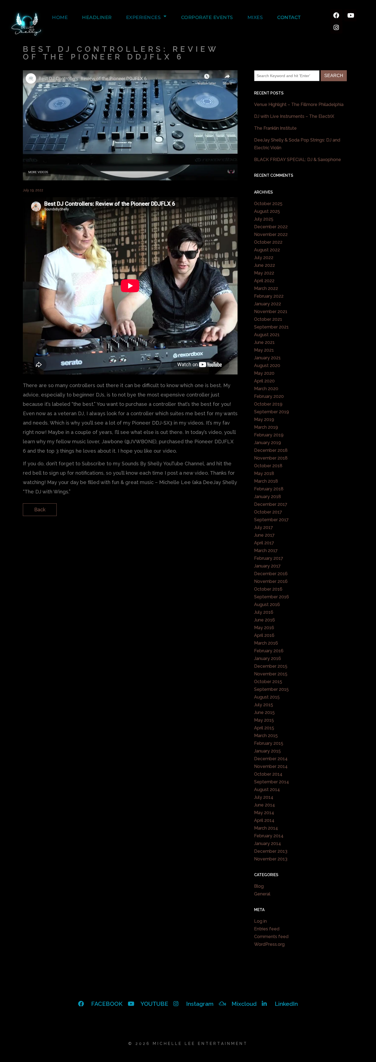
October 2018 (268, 465)
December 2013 (270, 851)
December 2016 (271, 573)
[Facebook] (336, 15)
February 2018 (269, 488)
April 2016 (264, 635)
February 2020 (269, 396)
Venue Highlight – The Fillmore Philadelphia (299, 104)
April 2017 (264, 542)
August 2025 (267, 211)
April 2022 (264, 280)
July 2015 (263, 704)
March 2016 (266, 643)
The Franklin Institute (275, 128)
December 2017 (270, 504)
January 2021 (267, 357)
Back (39, 509)
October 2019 (268, 404)
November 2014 (271, 766)
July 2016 (263, 612)
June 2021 (264, 342)
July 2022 (263, 257)
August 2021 (267, 334)
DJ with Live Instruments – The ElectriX (294, 116)
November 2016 (271, 581)
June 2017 (264, 535)
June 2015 (264, 712)
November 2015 (270, 674)
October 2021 (268, 319)
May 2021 (264, 350)
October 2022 (268, 242)
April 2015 (264, 727)
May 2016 (264, 627)
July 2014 (263, 797)
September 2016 (271, 596)
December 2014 (271, 758)
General (262, 894)
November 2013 (270, 859)
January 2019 (267, 442)
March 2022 (266, 288)
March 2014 (266, 828)
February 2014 (269, 835)
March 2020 (266, 388)
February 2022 (269, 296)
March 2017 (266, 550)
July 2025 (263, 219)
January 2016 (267, 658)
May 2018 (264, 473)
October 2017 (268, 512)
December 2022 (271, 226)
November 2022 (271, 234)
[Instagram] (336, 27)
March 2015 (266, 735)
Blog (259, 886)
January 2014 (267, 843)
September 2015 (271, 689)
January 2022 (267, 303)
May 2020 (264, 373)
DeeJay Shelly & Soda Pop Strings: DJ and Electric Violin (297, 143)
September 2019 (271, 411)
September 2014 (271, 781)
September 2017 (271, 519)
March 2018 (266, 481)
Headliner (97, 17)
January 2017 (267, 566)
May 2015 (264, 720)
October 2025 (268, 203)
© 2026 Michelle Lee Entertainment (188, 1043)
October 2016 (268, 589)
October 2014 (268, 774)
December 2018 (271, 450)
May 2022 (264, 273)
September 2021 (271, 327)
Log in (260, 921)
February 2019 (269, 435)
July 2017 (263, 527)
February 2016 (269, 650)
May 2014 (264, 812)
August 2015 (267, 697)
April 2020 (264, 381)
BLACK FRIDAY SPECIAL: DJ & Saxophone (297, 159)
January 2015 (267, 751)
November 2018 (271, 458)
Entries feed (266, 928)
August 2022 (267, 249)
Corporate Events (207, 17)
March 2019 (266, 427)
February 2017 (268, 558)
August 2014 (267, 789)
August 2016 (267, 604)
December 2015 (270, 666)
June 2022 (264, 265)
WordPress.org (269, 944)
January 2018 (267, 496)
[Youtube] (350, 15)
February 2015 (268, 743)
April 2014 (264, 820)
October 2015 (268, 681)
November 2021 (270, 311)
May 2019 (264, 419)
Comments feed (271, 936)
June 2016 (264, 620)
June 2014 (264, 805)
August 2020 (267, 365)
